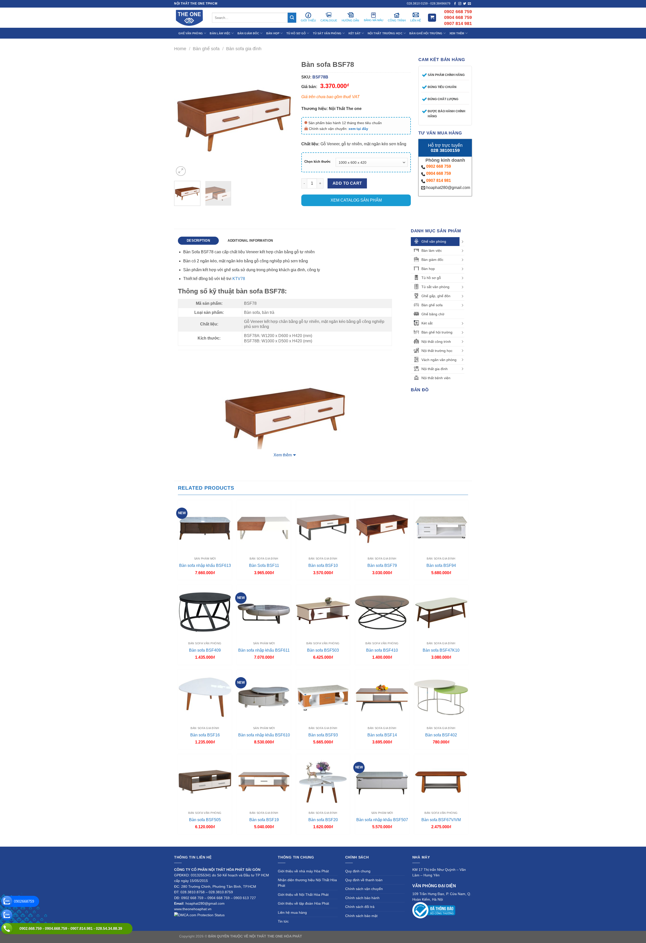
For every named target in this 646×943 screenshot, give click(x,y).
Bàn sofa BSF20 (323, 820)
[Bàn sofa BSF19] (264, 781)
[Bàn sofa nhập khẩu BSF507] (382, 781)
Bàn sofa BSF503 (323, 650)
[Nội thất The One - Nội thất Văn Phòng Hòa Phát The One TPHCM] (189, 18)
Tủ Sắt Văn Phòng (327, 33)
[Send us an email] (469, 4)
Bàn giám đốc (432, 260)
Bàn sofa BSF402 (441, 735)
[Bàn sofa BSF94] (441, 527)
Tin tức (283, 921)
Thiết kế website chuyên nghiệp (328, 936)
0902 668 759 (438, 166)
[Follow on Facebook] (454, 4)
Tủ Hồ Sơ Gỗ (296, 33)
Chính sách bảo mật (361, 916)
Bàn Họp (273, 33)
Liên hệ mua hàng (292, 912)
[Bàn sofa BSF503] (323, 612)
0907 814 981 (438, 180)
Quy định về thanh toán (364, 880)
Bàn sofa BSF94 (441, 565)
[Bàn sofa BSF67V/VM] (441, 781)
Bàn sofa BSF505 (205, 820)
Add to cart (347, 183)
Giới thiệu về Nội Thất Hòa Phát (303, 895)
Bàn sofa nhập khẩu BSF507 (382, 820)
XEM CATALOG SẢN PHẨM (356, 200)
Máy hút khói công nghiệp (446, 936)
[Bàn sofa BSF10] (323, 527)
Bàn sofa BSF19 (264, 820)
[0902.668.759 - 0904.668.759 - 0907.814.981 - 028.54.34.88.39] (6, 928)
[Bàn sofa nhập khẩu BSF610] (264, 697)
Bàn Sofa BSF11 (264, 565)
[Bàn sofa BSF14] (382, 697)
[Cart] (432, 18)
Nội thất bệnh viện (435, 378)
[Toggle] (462, 242)
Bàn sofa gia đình (243, 48)
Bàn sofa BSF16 (205, 735)
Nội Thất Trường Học (385, 33)
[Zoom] (181, 171)
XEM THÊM (456, 33)
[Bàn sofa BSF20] (323, 781)
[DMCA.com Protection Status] (199, 915)
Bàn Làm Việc (220, 33)
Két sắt (427, 323)
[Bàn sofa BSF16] (205, 697)
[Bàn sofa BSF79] (382, 527)
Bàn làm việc (431, 250)
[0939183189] (6, 915)
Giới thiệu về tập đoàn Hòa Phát (303, 903)
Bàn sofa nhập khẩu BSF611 (264, 650)
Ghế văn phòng (433, 241)
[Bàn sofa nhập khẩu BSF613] (205, 527)
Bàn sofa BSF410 (382, 650)
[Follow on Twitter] (464, 4)
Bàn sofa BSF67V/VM (441, 820)
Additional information (250, 240)
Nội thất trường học (436, 351)
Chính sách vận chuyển (364, 889)
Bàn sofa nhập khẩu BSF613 (205, 565)
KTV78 (238, 278)
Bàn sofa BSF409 (205, 650)
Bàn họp (428, 269)
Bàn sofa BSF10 (323, 565)
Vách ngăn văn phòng (438, 360)
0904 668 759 (438, 173)
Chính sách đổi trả (359, 907)
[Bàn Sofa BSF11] (264, 527)
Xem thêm (283, 455)
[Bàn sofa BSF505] (205, 781)
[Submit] (292, 18)
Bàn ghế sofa (206, 48)
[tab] (198, 241)
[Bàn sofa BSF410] (382, 612)
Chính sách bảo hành (362, 898)
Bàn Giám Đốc (248, 33)
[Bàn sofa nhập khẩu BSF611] (264, 612)
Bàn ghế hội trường (436, 332)
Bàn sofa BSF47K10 (441, 650)
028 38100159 (445, 150)
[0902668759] (6, 901)
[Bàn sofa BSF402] (441, 697)
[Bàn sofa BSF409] (205, 612)
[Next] (284, 117)
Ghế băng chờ (432, 314)
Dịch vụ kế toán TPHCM (405, 936)
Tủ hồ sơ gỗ (431, 278)
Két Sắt (354, 33)
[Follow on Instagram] (459, 4)
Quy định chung (357, 871)
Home (180, 48)
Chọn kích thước (317, 161)
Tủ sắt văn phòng (435, 287)
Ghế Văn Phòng (190, 33)
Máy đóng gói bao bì (370, 936)
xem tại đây (358, 129)
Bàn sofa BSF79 (382, 565)
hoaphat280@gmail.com (447, 187)
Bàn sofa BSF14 (382, 735)
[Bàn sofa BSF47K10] (441, 612)
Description (198, 240)
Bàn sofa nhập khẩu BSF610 (264, 735)
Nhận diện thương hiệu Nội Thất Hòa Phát (307, 882)
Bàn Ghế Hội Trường (425, 33)
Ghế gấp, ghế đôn (435, 296)
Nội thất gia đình (434, 369)
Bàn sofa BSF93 (323, 735)
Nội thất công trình (436, 342)
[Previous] (182, 117)
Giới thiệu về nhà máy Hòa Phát (303, 871)
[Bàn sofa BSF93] (323, 697)
